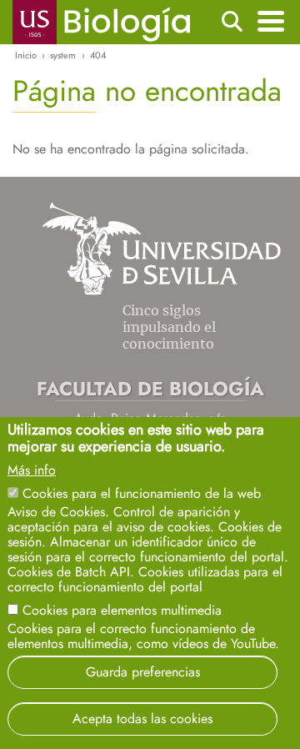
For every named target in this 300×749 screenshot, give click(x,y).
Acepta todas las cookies (142, 718)
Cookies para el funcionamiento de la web (141, 493)
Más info (32, 470)
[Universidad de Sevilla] (161, 290)
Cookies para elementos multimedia (122, 610)
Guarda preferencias (143, 671)
